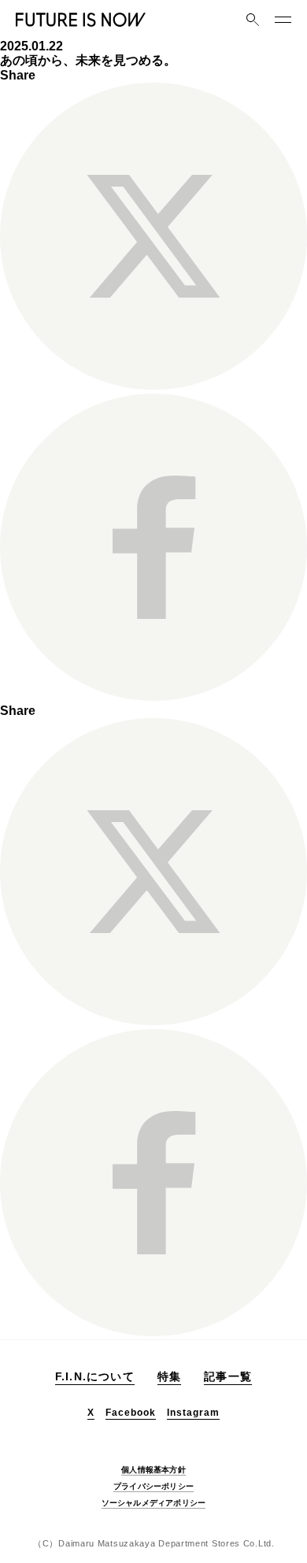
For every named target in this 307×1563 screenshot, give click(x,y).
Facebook (130, 1412)
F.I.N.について (95, 1376)
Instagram (193, 1412)
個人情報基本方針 (153, 1469)
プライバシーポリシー (153, 1486)
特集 (169, 1376)
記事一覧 (228, 1376)
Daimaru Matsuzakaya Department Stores (149, 1543)
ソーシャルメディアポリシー (154, 1502)
